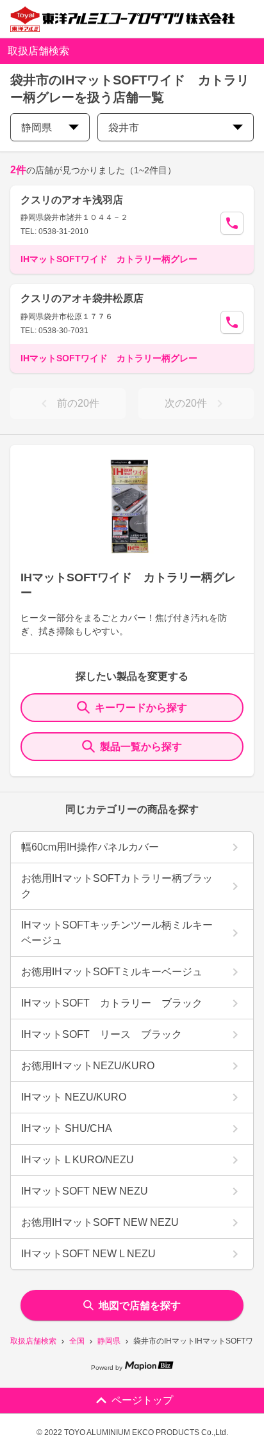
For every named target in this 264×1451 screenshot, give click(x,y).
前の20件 (78, 403)
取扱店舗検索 (33, 1341)
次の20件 (186, 403)
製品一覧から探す (141, 746)
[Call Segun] (231, 223)
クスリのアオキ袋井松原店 (82, 298)
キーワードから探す (141, 707)
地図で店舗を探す (140, 1305)
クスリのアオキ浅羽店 (72, 199)
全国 (77, 1341)
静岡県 (108, 1341)
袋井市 (123, 127)
